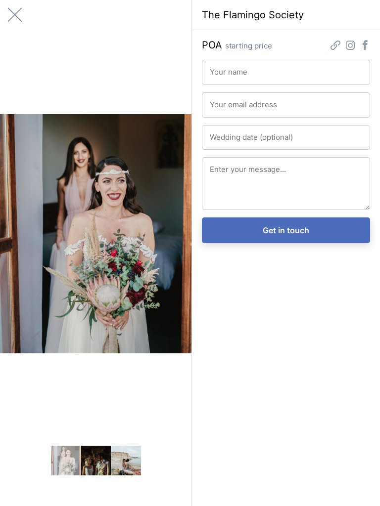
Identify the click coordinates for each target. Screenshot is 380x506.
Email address (225, 99)
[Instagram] (350, 46)
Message (219, 164)
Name (216, 67)
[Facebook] (365, 46)
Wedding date (225, 132)
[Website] (335, 46)
